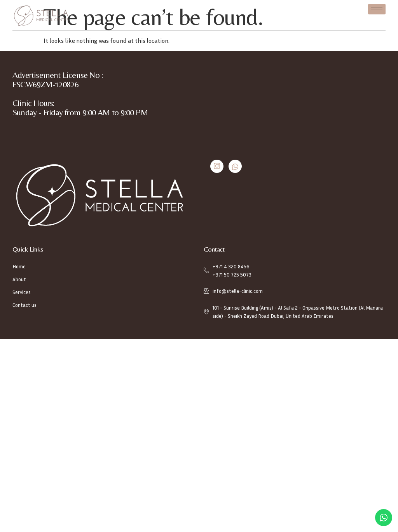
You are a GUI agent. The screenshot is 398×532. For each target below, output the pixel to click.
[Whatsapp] (235, 166)
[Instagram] (216, 166)
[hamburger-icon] (377, 9)
